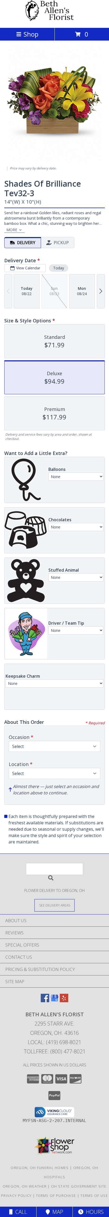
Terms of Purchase (56, 1195)
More (11, 229)
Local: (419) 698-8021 (54, 1042)
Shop (31, 34)
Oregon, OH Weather (25, 1186)
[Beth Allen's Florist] (54, 20)
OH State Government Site (78, 1186)
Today (58, 267)
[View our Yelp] (64, 1000)
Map (56, 1211)
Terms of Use (94, 1195)
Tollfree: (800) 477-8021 (54, 1051)
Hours (93, 1211)
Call (20, 1211)
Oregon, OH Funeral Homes (40, 1167)
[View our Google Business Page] (54, 1000)
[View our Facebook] (45, 1000)
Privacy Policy (16, 1195)
